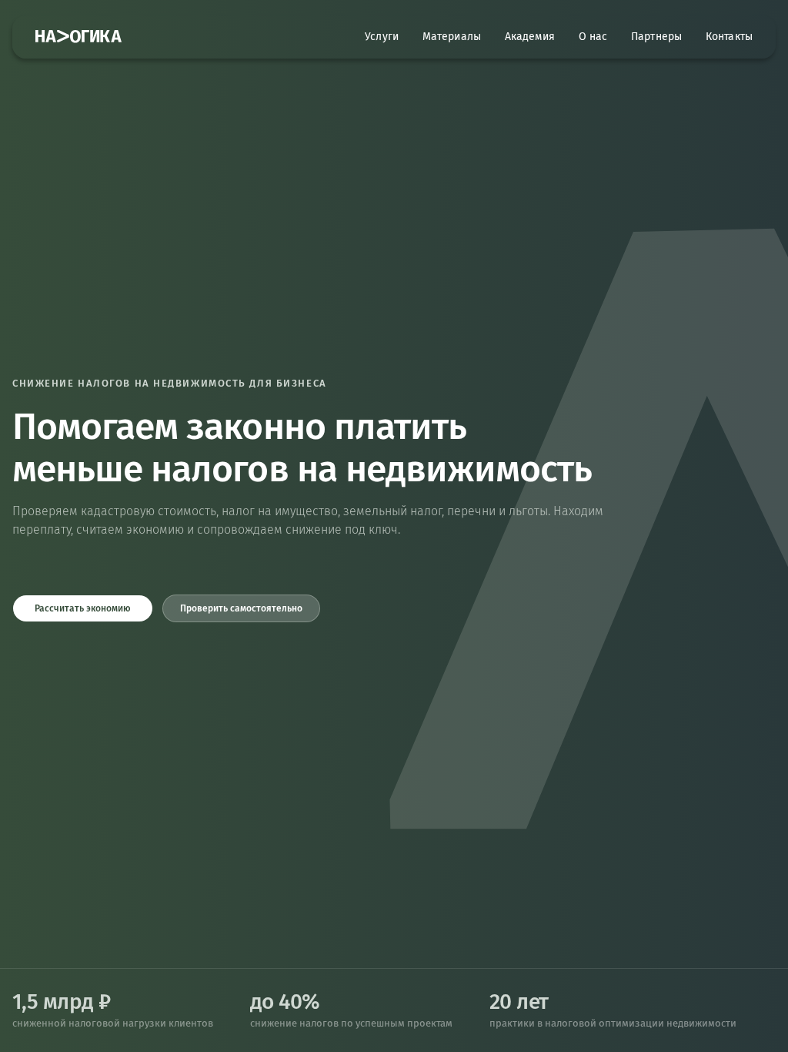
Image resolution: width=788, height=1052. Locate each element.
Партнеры (656, 36)
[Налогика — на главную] (78, 37)
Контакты (729, 36)
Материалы (451, 36)
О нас (593, 36)
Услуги (382, 36)
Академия (530, 36)
